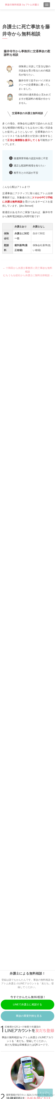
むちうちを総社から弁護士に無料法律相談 (28, 275)
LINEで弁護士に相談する (27, 1004)
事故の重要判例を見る (28, 1015)
